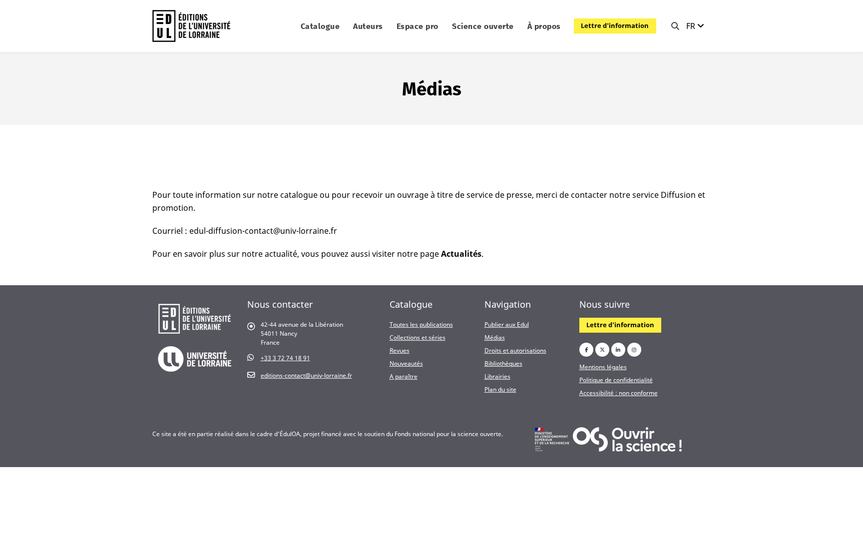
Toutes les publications (421, 324)
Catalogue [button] (320, 26)
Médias (494, 337)
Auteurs (368, 26)
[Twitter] (602, 350)
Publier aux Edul (506, 324)
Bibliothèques (503, 363)
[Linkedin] (618, 350)
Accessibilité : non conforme (618, 393)
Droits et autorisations (515, 350)
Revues (400, 350)
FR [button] (691, 25)
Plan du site (500, 389)
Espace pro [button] (417, 26)
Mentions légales (603, 367)
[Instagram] (634, 350)
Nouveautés (406, 363)
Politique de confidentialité (616, 380)
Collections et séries (417, 337)
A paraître (404, 376)
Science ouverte (483, 26)
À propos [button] (544, 26)
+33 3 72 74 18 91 (285, 358)
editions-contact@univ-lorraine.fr (306, 375)
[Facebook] (586, 350)
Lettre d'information (615, 25)
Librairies (497, 376)
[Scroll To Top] (845, 547)
